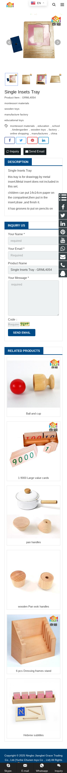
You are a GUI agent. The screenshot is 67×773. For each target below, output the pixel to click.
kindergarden (20, 129)
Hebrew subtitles (33, 735)
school (56, 125)
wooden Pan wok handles (33, 606)
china (54, 133)
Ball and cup (33, 413)
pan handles (33, 542)
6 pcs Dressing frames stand (33, 670)
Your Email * (16, 248)
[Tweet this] (21, 140)
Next (58, 42)
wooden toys (38, 129)
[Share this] (9, 140)
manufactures (40, 133)
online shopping (19, 133)
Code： (13, 319)
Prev (9, 42)
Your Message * (18, 277)
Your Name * (16, 234)
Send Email (36, 151)
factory (53, 129)
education (43, 125)
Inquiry (14, 151)
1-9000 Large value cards (33, 477)
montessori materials (22, 125)
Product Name (17, 263)
